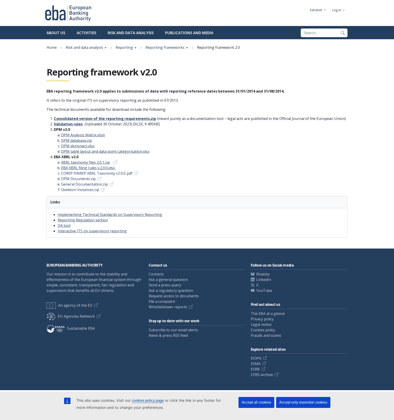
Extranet (316, 10)
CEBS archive (262, 374)
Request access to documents (174, 295)
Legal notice (261, 324)
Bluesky (263, 274)
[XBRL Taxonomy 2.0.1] (114, 162)
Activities (86, 32)
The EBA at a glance (268, 313)
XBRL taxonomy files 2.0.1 (85, 162)
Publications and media (189, 32)
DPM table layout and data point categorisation (105, 151)
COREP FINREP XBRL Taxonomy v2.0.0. (96, 173)
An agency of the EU (75, 305)
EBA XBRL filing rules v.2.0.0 (88, 167)
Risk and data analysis (131, 32)
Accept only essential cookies (303, 402)
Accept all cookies (256, 402)
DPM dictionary (77, 145)
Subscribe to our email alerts (173, 329)
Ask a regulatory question (171, 290)
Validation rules (68, 124)
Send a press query (165, 285)
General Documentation (84, 184)
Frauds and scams (266, 335)
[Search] (342, 33)
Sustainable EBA (81, 328)
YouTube (264, 290)
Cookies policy (263, 329)
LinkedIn (263, 279)
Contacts (156, 274)
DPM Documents (78, 178)
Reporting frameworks (164, 47)
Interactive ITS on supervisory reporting (92, 230)
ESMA (256, 363)
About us (56, 32)
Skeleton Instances (80, 189)
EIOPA (256, 358)
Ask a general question (168, 279)
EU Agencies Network (76, 316)
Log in (336, 10)
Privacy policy (262, 318)
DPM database (76, 140)
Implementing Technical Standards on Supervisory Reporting (110, 214)
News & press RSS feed (168, 335)
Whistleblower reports (168, 306)
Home (52, 47)
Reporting (124, 47)
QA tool (64, 225)
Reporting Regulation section (83, 220)
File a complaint (162, 301)
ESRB (255, 369)
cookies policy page (148, 400)
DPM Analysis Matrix (83, 134)
